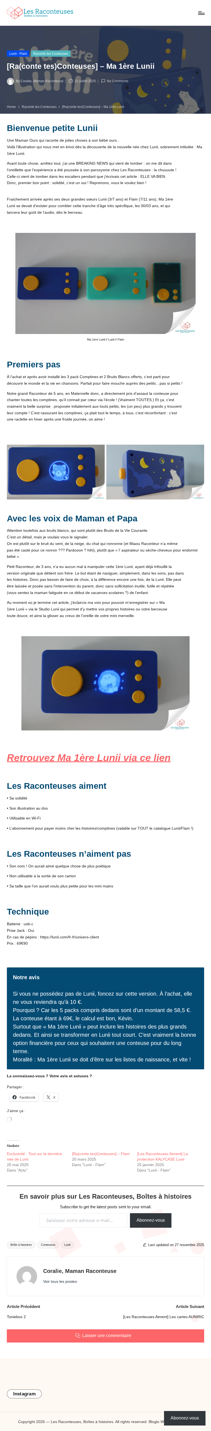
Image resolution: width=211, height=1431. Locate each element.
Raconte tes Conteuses (50, 54)
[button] (60, 1281)
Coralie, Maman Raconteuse (79, 1271)
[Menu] (201, 13)
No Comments (117, 81)
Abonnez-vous (151, 1220)
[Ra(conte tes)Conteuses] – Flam (101, 1154)
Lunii (67, 1244)
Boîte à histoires (21, 1244)
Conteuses (48, 1244)
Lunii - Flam (18, 54)
